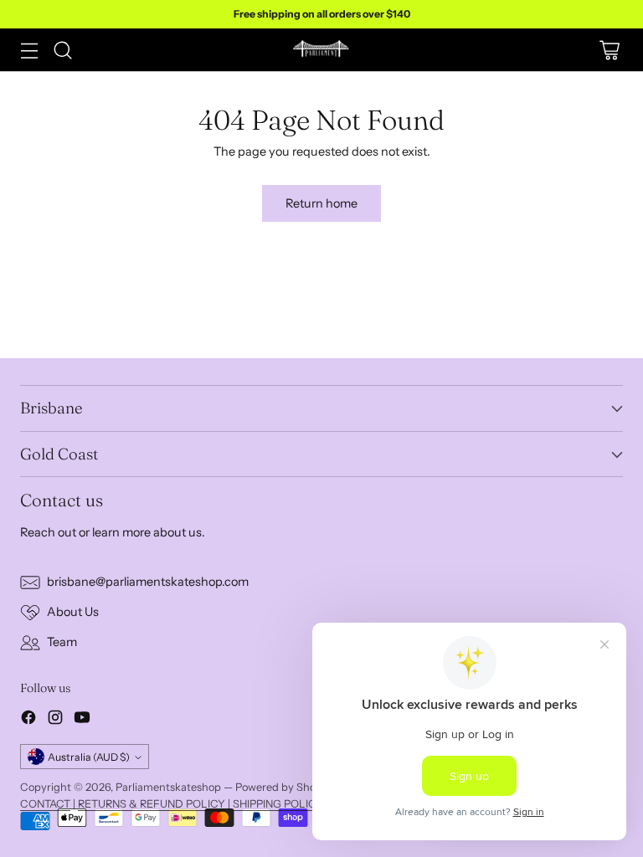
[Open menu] (29, 50)
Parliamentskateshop (168, 787)
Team (62, 641)
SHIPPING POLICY (278, 804)
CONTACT (45, 804)
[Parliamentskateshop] (321, 49)
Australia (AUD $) (89, 757)
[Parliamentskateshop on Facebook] (28, 720)
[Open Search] (62, 50)
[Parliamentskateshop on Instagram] (55, 720)
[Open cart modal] (609, 50)
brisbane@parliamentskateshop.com (148, 581)
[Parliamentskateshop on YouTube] (82, 720)
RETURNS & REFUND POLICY (151, 804)
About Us (73, 611)
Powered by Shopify (285, 787)
